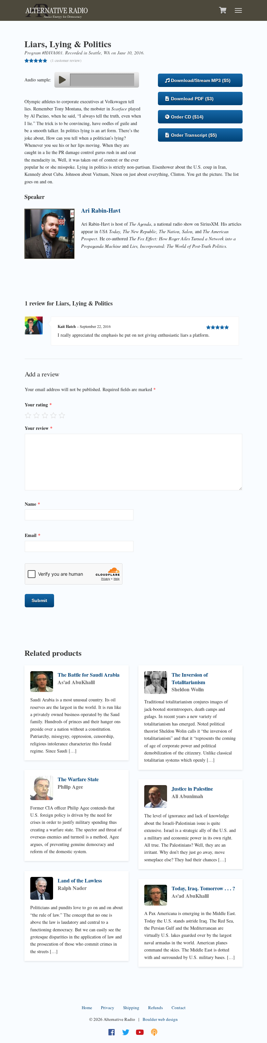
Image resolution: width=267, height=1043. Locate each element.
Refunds (155, 1007)
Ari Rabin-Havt (100, 210)
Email (32, 535)
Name (32, 503)
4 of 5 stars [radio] (53, 415)
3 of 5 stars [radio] (45, 415)
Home (87, 1007)
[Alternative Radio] (56, 10)
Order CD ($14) (187, 117)
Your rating (38, 404)
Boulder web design (160, 1019)
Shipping (131, 1007)
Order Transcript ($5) (193, 135)
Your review (38, 428)
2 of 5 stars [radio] (36, 415)
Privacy (107, 1007)
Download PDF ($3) (192, 98)
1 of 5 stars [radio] (28, 415)
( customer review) (65, 60)
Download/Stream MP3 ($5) (200, 80)
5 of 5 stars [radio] (62, 415)
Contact (179, 1007)
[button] (62, 80)
